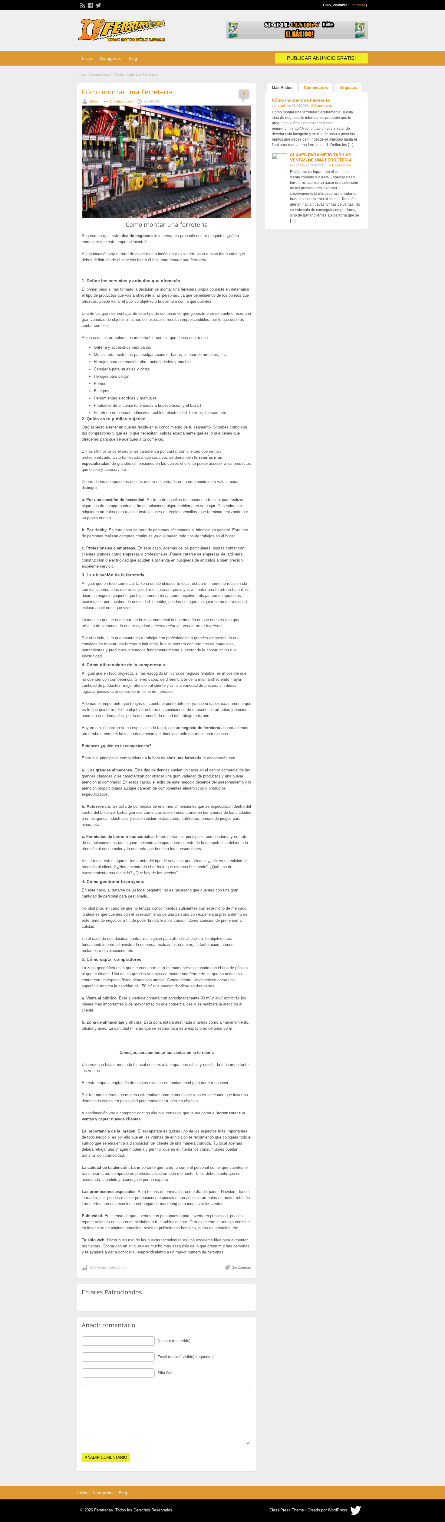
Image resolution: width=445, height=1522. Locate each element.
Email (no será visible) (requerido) (186, 1357)
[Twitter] (97, 4)
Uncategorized (100, 74)
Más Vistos (282, 87)
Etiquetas (348, 87)
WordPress (337, 1510)
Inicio (87, 58)
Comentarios (316, 87)
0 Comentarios (322, 105)
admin (93, 101)
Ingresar (358, 5)
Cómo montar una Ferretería (127, 91)
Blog (133, 58)
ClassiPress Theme (286, 1510)
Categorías (103, 1492)
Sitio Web (165, 1373)
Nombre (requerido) (174, 1341)
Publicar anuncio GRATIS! (321, 58)
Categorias (110, 58)
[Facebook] (89, 4)
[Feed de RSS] (82, 4)
